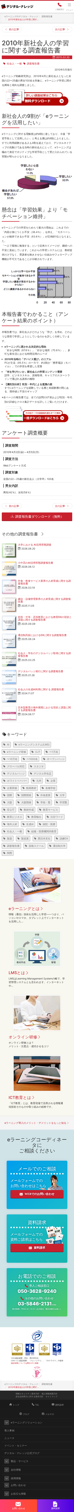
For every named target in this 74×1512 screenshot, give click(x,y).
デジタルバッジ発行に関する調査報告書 (40, 671)
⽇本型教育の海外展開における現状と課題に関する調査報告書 (44, 709)
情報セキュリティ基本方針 (27, 1393)
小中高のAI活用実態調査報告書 (35, 562)
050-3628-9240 (37, 1291)
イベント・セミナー (15, 1445)
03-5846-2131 (37, 1303)
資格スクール (36, 845)
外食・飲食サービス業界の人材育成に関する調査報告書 (44, 582)
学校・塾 (45, 802)
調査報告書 (33, 63)
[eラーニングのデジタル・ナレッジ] (17, 5)
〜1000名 (32, 758)
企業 (53, 780)
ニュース (9, 1437)
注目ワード (56, 816)
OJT (37, 751)
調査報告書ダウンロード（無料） (39, 516)
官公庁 (11, 809)
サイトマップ (51, 1396)
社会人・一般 (14, 63)
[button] (6, 1422)
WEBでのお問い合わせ (39, 1193)
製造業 (25, 838)
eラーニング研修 (16, 751)
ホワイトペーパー (17, 780)
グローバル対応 (16, 766)
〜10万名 (12, 758)
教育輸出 (36, 816)
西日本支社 (44, 838)
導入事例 (9, 1430)
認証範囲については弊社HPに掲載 (24, 1363)
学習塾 (63, 802)
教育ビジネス (14, 816)
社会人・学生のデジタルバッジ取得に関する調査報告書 (44, 654)
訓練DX (64, 838)
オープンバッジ (55, 758)
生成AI (30, 824)
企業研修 (12, 787)
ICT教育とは (20, 1097)
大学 (62, 795)
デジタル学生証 (42, 773)
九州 (38, 780)
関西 (9, 852)
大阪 (9, 802)
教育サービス (50, 809)
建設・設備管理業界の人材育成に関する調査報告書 (44, 600)
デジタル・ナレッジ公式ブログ (22, 1453)
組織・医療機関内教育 (43, 831)
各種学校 (50, 787)
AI (8, 744)
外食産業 (45, 795)
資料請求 (39, 1247)
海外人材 (12, 824)
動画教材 (31, 787)
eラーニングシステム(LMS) (34, 744)
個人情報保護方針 (49, 1393)
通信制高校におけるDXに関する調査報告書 (42, 635)
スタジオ (39, 766)
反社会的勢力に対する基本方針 (29, 1396)
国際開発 (26, 795)
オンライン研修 (23, 1037)
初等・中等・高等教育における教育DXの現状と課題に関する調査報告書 (45, 618)
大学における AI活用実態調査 (34, 544)
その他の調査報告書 (20, 534)
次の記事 (60, 29)
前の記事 (14, 29)
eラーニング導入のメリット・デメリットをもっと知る (35, 1122)
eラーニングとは (24, 908)
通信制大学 (59, 845)
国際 (9, 795)
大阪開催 (26, 802)
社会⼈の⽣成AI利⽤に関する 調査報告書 (41, 689)
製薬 (9, 838)
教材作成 (29, 809)
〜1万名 (53, 751)
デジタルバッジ (16, 773)
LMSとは (17, 973)
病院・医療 (49, 824)
